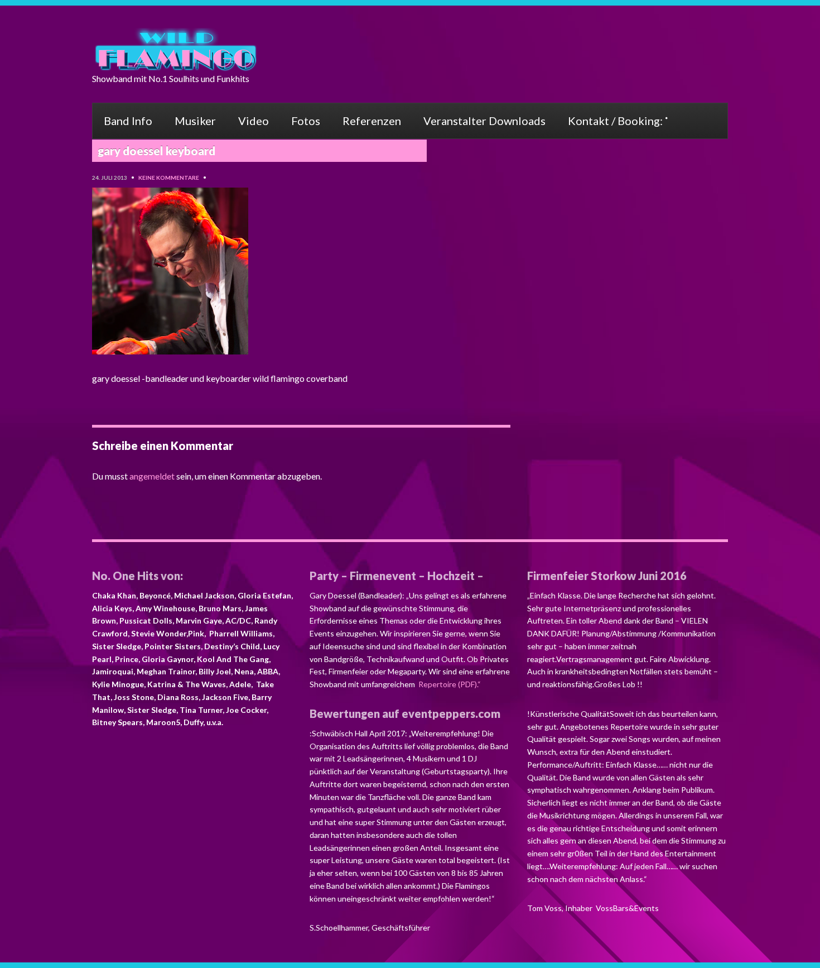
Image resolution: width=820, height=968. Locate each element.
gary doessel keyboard (156, 150)
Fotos (305, 120)
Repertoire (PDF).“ (449, 684)
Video (253, 120)
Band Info (128, 120)
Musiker (195, 120)
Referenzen (372, 120)
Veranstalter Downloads (484, 120)
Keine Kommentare (168, 177)
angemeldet (152, 476)
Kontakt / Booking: (615, 120)
